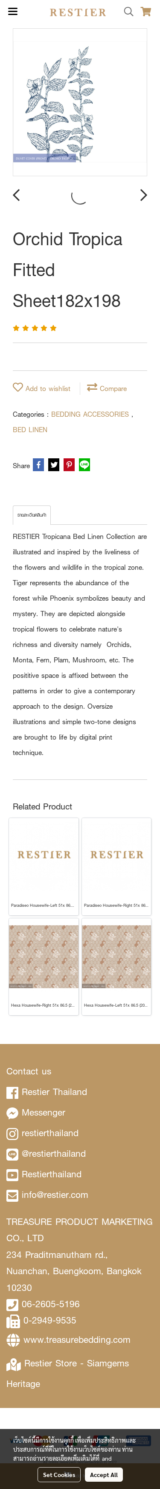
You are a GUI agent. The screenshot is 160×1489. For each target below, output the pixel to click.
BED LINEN (30, 430)
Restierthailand (51, 1174)
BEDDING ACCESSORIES (91, 414)
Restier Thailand (54, 1091)
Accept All (104, 1474)
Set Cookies (59, 1474)
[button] (125, 12)
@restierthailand (54, 1153)
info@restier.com (55, 1194)
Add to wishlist (46, 388)
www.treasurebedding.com (77, 1339)
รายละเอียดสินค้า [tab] (31, 515)
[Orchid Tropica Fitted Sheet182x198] (80, 103)
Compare (112, 388)
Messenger (43, 1112)
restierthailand (50, 1133)
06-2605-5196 (51, 1304)
